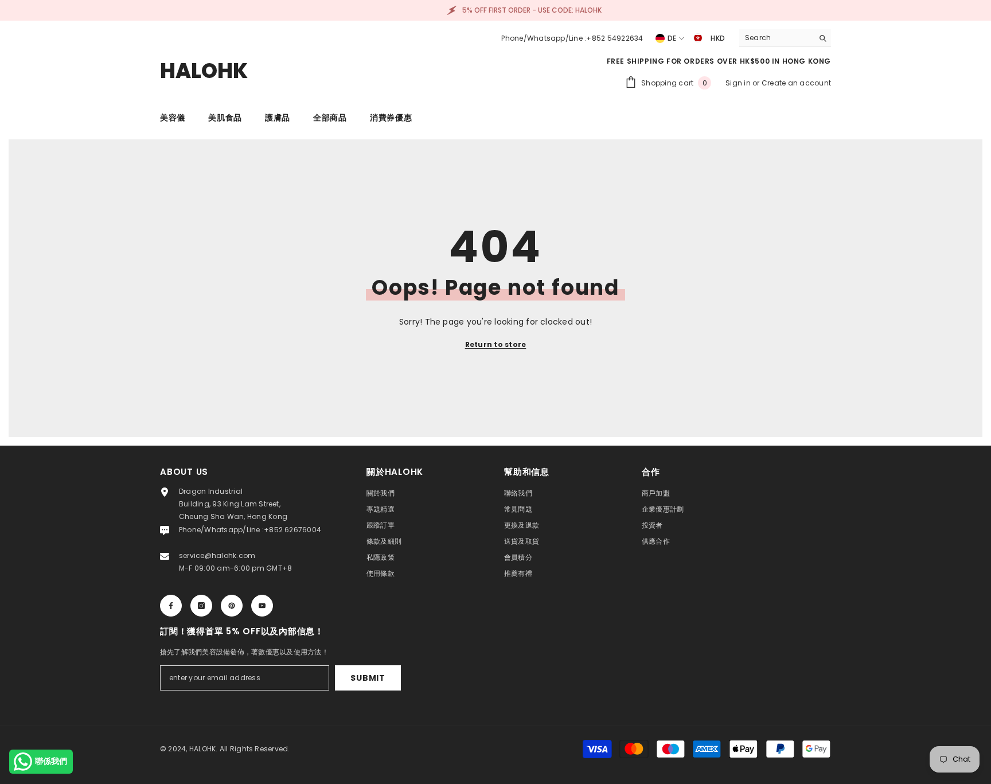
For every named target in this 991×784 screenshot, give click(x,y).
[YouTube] (262, 606)
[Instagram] (201, 606)
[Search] (785, 38)
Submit (367, 678)
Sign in (738, 83)
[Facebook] (171, 606)
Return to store (495, 344)
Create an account (796, 83)
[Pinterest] (232, 606)
